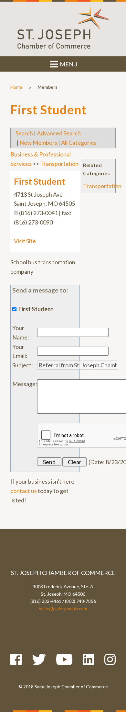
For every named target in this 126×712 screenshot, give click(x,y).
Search (24, 133)
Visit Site (25, 241)
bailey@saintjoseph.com (63, 608)
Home (16, 87)
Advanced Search (59, 133)
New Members (38, 142)
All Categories (79, 142)
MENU (68, 64)
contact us (23, 490)
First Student (39, 181)
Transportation (102, 185)
